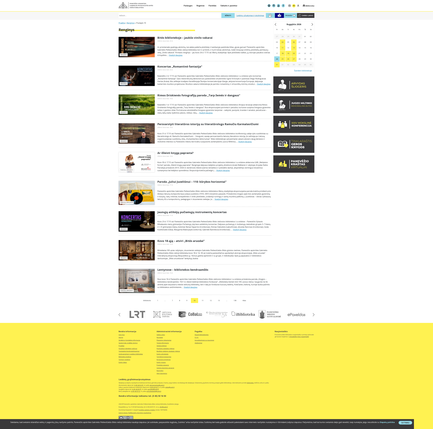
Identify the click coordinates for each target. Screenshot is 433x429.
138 (235, 300)
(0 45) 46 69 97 (136, 389)
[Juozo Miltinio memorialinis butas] (293, 112)
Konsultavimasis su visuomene (204, 340)
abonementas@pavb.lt (157, 385)
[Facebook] (283, 5)
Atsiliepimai (198, 343)
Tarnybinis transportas (164, 357)
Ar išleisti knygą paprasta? (175, 153)
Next (312, 314)
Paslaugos (188, 5)
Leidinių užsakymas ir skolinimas (250, 15)
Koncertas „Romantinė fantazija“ (179, 66)
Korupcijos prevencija (163, 360)
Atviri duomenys (162, 373)
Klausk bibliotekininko (202, 335)
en (294, 6)
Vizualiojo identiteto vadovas (128, 349)
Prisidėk (288, 15)
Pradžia (122, 23)
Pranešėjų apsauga (163, 365)
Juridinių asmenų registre (147, 410)
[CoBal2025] (190, 314)
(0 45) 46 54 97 (138, 385)
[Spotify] (269, 5)
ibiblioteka (250, 383)
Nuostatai (160, 337)
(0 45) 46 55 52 (135, 391)
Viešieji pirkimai (162, 346)
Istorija (121, 337)
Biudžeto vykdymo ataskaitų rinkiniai (168, 351)
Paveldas (212, 5)
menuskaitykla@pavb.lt (153, 391)
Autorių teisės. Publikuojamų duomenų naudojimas (135, 413)
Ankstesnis (147, 300)
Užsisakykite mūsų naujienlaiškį (299, 337)
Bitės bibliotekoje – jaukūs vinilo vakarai (185, 37)
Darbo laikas (307, 15)
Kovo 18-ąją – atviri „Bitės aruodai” (181, 241)
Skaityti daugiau (175, 55)
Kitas (244, 300)
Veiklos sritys (161, 335)
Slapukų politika (387, 422)
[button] (136, 5)
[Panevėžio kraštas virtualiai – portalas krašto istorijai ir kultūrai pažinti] (293, 172)
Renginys (131, 23)
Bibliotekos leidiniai (125, 357)
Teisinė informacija (163, 343)
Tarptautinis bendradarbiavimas (129, 351)
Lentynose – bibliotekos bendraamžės (182, 269)
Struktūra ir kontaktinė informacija (129, 340)
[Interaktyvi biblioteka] (243, 314)
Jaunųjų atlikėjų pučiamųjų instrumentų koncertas (192, 212)
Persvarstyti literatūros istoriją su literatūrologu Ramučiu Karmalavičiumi (208, 124)
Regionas (201, 5)
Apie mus (122, 335)
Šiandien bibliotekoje (303, 70)
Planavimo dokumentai (164, 340)
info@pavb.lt (164, 407)
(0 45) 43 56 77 (154, 387)
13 (219, 300)
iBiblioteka (309, 6)
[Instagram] (273, 5)
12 (211, 300)
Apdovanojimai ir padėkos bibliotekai (131, 354)
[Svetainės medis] (298, 5)
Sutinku (406, 422)
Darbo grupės (161, 362)
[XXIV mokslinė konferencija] (293, 132)
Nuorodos (160, 371)
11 (203, 300)
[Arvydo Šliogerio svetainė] (293, 93)
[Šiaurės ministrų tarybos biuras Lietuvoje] (217, 314)
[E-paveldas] (296, 314)
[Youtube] (278, 5)
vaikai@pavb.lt (169, 387)
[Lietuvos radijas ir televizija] (137, 314)
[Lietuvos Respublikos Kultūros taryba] (164, 314)
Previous (120, 314)
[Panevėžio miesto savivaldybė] (270, 314)
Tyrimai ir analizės (124, 360)
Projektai (121, 346)
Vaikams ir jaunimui (228, 5)
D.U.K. (197, 337)
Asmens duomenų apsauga (165, 368)
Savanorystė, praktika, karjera (128, 343)
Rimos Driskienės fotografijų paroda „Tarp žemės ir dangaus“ (198, 95)
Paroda (123, 170)
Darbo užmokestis (162, 354)
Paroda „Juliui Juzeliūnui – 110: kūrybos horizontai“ (192, 182)
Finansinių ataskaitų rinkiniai (165, 349)
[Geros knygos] (293, 152)
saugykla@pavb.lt (153, 389)
